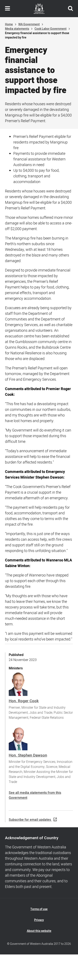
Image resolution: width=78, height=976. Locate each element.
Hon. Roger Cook (24, 701)
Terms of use (39, 909)
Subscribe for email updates (30, 819)
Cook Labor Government (51, 29)
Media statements (17, 29)
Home (9, 24)
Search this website (70, 8)
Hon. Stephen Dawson (28, 755)
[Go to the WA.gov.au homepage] (39, 8)
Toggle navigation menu (7, 8)
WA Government (29, 24)
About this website (39, 931)
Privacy (39, 920)
